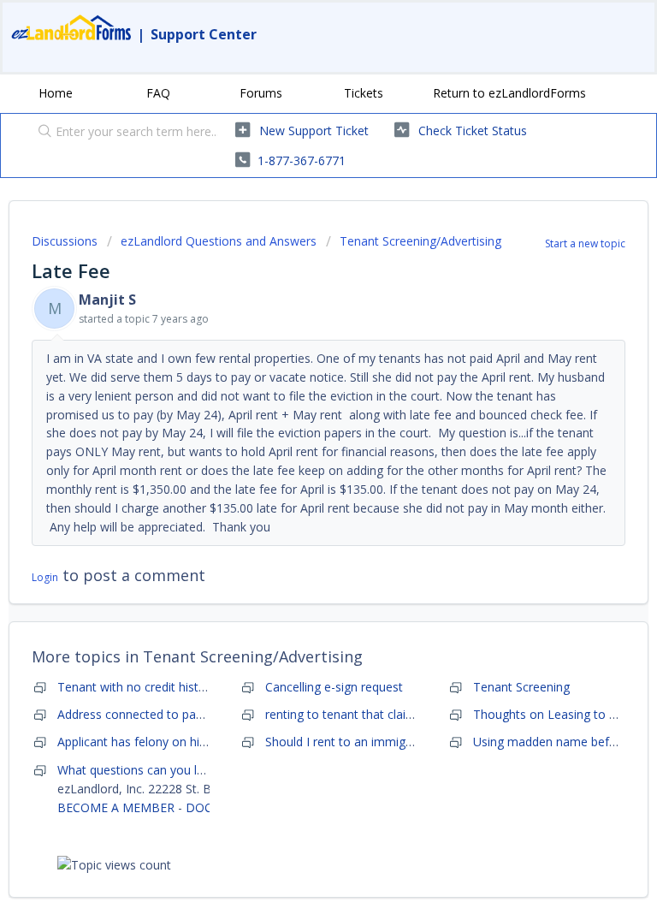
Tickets (363, 93)
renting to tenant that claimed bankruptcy (379, 714)
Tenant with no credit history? (139, 687)
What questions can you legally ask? (156, 770)
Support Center (204, 34)
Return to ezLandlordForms (509, 93)
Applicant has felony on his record (151, 741)
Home (55, 93)
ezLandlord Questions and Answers (219, 241)
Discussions (65, 241)
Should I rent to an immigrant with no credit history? (409, 741)
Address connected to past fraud (148, 714)
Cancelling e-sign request (334, 687)
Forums (261, 93)
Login (45, 577)
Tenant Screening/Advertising (420, 241)
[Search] (41, 133)
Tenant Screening (521, 687)
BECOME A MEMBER (116, 807)
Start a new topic (585, 243)
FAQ (158, 93)
